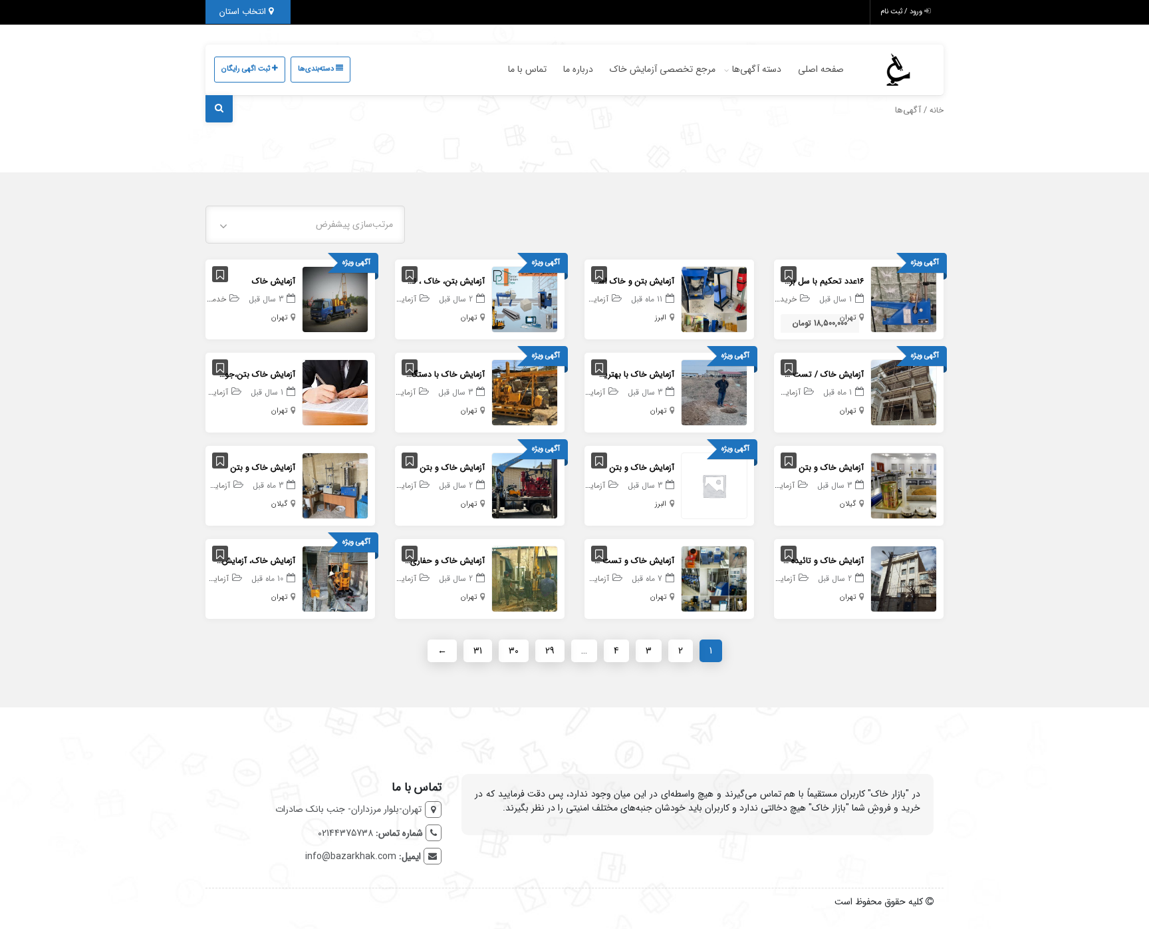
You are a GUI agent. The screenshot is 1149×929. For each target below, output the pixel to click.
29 (550, 651)
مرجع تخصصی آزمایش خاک (662, 69)
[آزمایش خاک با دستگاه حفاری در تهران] (524, 392)
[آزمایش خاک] (335, 298)
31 (477, 651)
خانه (937, 110)
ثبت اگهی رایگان (246, 69)
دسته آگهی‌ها (756, 69)
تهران (848, 317)
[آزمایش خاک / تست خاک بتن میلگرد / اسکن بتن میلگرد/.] (903, 392)
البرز (660, 317)
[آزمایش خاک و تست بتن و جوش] (714, 578)
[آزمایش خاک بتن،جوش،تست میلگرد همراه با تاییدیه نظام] (335, 392)
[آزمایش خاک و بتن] (903, 485)
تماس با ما (527, 69)
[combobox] (305, 225)
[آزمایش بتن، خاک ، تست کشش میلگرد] (524, 298)
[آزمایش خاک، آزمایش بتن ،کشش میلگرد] (335, 578)
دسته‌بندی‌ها (317, 69)
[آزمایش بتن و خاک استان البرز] (714, 298)
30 (514, 651)
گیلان (848, 504)
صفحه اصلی (821, 69)
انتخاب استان (244, 12)
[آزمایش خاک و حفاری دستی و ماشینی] (524, 578)
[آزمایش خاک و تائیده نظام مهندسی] (903, 578)
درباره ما (578, 69)
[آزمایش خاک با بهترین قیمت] (714, 392)
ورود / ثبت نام (902, 11)
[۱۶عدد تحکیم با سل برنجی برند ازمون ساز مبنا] (903, 298)
